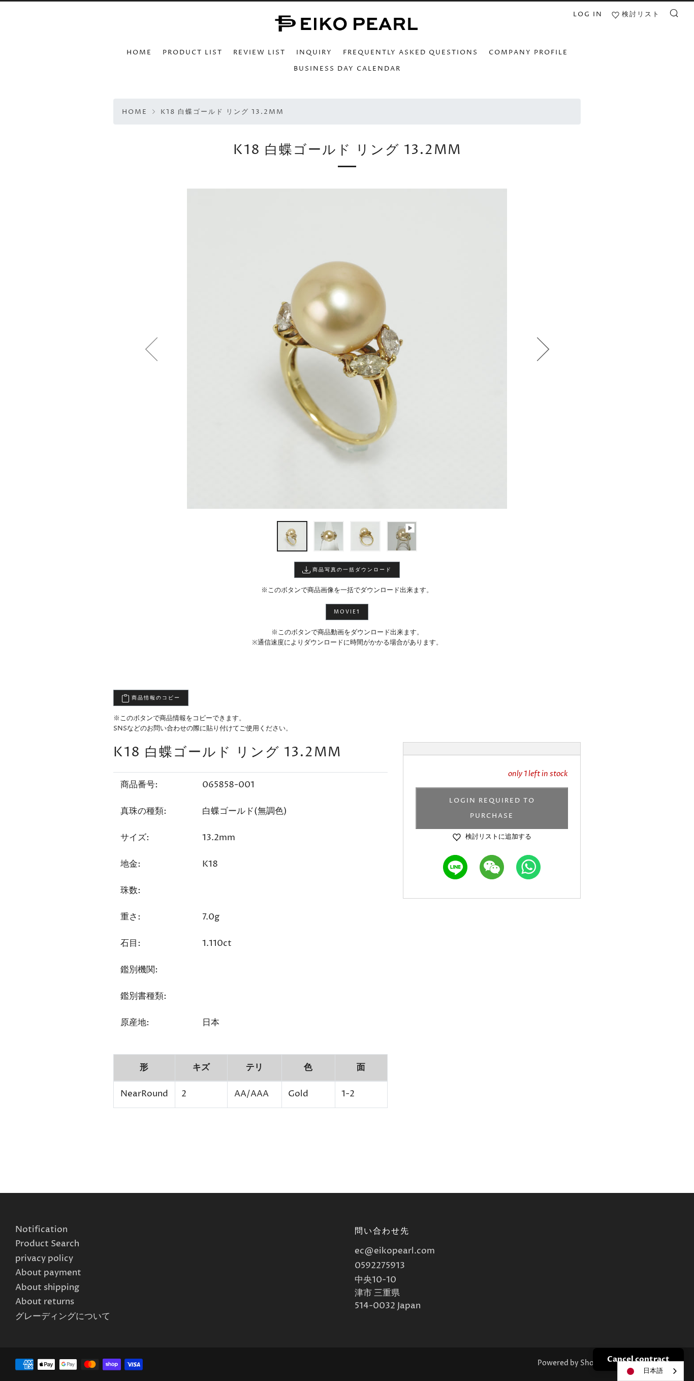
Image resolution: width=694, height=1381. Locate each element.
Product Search (47, 1244)
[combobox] (650, 1371)
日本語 (653, 1370)
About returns (44, 1302)
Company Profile (528, 52)
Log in (588, 14)
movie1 (347, 612)
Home (134, 112)
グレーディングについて (62, 1316)
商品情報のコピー (155, 697)
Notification (41, 1229)
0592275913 (380, 1266)
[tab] (292, 536)
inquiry (314, 52)
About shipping (47, 1287)
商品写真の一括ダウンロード (351, 569)
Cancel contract (638, 1359)
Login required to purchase (492, 808)
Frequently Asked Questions (410, 52)
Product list (193, 52)
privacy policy (44, 1258)
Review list (259, 52)
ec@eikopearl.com (395, 1251)
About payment (48, 1273)
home (139, 52)
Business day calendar (347, 68)
